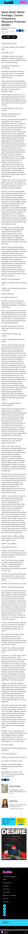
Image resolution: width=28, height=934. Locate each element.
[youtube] (4, 914)
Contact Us (5, 898)
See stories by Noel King (16, 808)
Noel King (4, 29)
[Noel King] (4, 803)
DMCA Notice (6, 901)
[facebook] (4, 905)
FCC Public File (6, 892)
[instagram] (4, 908)
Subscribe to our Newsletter (9, 895)
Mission (5, 879)
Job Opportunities (7, 882)
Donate (23, 2)
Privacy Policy (6, 889)
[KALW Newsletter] (14, 821)
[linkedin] (4, 911)
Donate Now (6, 886)
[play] (2, 932)
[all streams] (26, 932)
